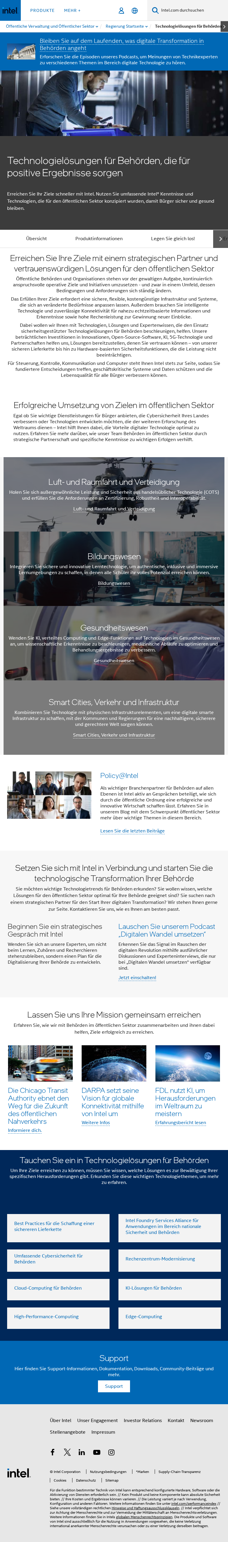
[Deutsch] (134, 10)
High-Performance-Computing (46, 1317)
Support (114, 1386)
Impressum (103, 1432)
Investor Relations (143, 1421)
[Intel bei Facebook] (53, 1453)
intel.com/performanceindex (193, 1503)
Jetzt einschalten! (137, 978)
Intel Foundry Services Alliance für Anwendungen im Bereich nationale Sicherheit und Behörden (163, 1226)
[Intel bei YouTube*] (97, 1453)
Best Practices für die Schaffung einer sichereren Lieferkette (54, 1226)
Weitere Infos (96, 1123)
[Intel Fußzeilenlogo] (19, 1473)
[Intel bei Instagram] (111, 1453)
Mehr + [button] (72, 10)
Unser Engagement (97, 1421)
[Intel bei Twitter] (67, 1453)
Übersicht (36, 239)
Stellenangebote (68, 1432)
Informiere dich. (25, 1130)
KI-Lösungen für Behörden (154, 1288)
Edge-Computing (144, 1317)
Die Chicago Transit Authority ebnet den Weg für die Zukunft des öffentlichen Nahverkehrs (38, 1105)
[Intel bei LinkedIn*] (82, 1453)
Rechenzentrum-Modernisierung (160, 1259)
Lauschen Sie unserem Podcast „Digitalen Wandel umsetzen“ (166, 929)
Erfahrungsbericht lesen (180, 1123)
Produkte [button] (42, 10)
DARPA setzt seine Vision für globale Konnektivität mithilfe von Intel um (113, 1101)
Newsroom (201, 1421)
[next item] (224, 26)
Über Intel (60, 1421)
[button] (114, 803)
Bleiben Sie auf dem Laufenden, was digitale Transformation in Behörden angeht (122, 44)
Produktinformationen (99, 239)
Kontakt (176, 1421)
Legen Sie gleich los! (173, 239)
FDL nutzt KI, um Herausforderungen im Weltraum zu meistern (185, 1101)
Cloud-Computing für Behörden (48, 1288)
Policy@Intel (119, 775)
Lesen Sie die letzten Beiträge (132, 831)
